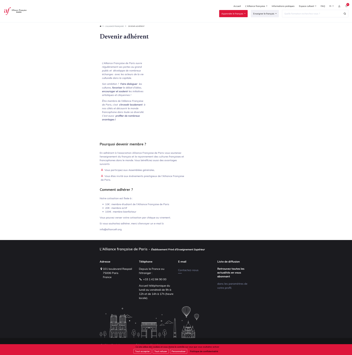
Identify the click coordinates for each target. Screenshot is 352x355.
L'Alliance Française (114, 26)
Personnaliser (179, 351)
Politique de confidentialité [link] (204, 351)
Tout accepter (142, 351)
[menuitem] (237, 7)
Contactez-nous (188, 270)
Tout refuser (160, 351)
